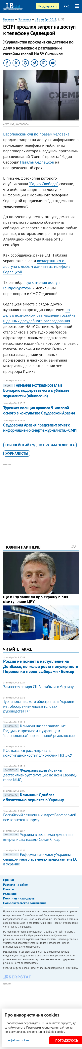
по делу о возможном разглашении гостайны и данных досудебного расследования (39, 315)
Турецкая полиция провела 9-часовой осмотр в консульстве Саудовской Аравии (39, 410)
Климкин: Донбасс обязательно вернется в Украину (33, 797)
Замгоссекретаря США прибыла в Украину (38, 686)
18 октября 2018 (45, 19)
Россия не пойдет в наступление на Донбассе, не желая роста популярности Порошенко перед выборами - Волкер (40, 666)
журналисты (16, 453)
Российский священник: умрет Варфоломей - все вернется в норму (40, 817)
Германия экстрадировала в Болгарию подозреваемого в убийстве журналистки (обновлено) (36, 390)
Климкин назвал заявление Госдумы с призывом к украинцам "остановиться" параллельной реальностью (38, 730)
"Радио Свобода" (43, 183)
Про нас (8, 880)
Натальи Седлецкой (37, 162)
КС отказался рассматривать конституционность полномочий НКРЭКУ (37, 753)
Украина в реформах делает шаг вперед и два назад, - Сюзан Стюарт (38, 837)
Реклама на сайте (15, 884)
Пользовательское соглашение (24, 903)
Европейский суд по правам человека (36, 134)
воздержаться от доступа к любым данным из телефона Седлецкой (36, 266)
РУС (66, 6)
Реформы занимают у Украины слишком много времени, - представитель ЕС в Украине (40, 859)
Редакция (10, 894)
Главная (8, 19)
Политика (24, 19)
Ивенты (8, 889)
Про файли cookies (17, 1040)
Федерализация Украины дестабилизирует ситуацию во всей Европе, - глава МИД (40, 775)
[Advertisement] (41, 498)
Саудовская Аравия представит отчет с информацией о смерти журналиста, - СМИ (39, 427)
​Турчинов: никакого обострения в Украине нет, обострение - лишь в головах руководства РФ (38, 706)
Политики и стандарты (19, 898)
